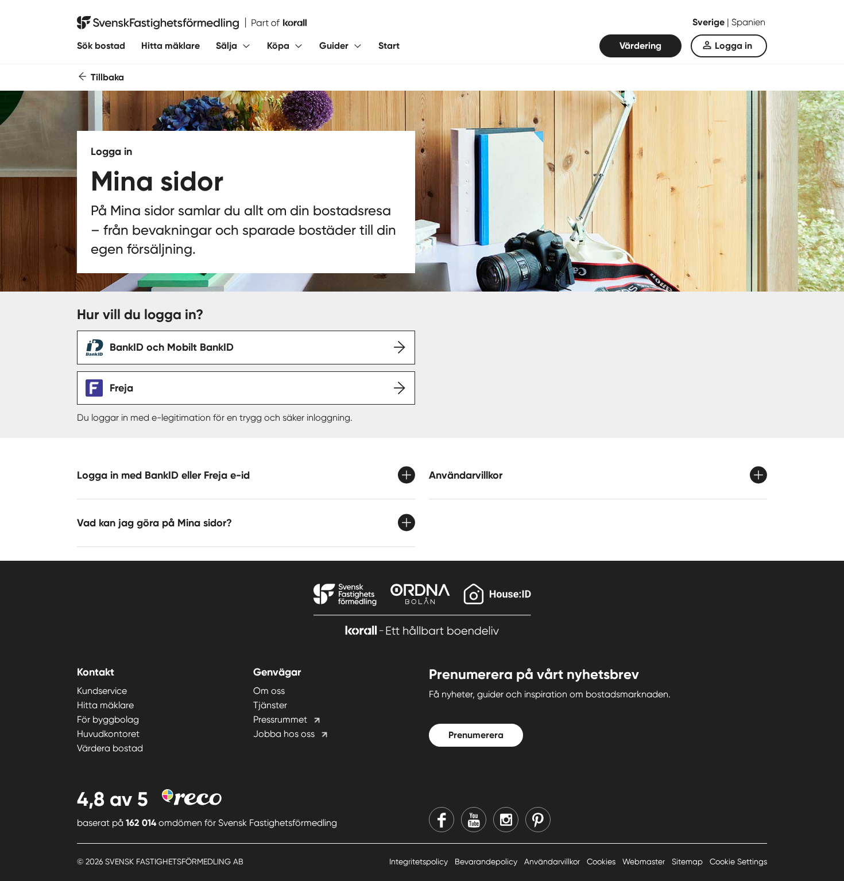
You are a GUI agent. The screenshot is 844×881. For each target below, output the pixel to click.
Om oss (269, 690)
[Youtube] (473, 819)
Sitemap (688, 861)
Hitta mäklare (170, 45)
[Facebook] (441, 819)
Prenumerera (476, 734)
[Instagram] (505, 819)
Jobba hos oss (284, 733)
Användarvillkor (553, 861)
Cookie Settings (738, 861)
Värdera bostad (110, 748)
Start (389, 45)
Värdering (640, 45)
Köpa (278, 45)
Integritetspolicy (419, 861)
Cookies (602, 861)
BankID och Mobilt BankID (172, 347)
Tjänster (270, 705)
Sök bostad (101, 45)
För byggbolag (108, 719)
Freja (121, 388)
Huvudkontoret (108, 733)
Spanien (748, 22)
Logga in (733, 45)
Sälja (226, 45)
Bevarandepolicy (487, 861)
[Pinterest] (538, 819)
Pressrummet (280, 719)
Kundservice (102, 690)
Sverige (709, 22)
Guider (334, 45)
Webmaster (644, 861)
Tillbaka (107, 77)
